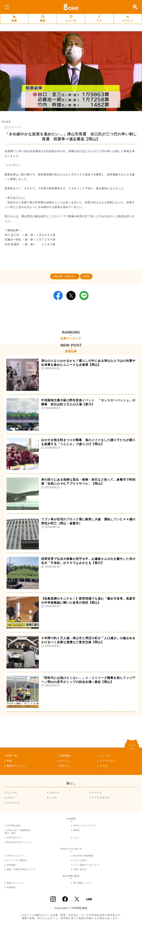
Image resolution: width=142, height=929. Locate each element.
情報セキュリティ (16, 883)
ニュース (71, 20)
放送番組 (65, 755)
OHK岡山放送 (14, 825)
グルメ (11, 797)
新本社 (76, 830)
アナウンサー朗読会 (17, 860)
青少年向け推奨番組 (83, 856)
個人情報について (82, 883)
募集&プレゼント (17, 765)
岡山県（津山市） (65, 276)
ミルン (76, 837)
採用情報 (11, 865)
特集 (9, 760)
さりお (104, 765)
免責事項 (11, 887)
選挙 (87, 276)
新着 (14, 20)
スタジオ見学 (80, 860)
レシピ (53, 797)
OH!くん (65, 765)
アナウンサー (107, 760)
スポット (54, 792)
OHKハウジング (15, 856)
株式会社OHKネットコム (19, 842)
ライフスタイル (101, 797)
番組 (42, 20)
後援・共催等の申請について (21, 869)
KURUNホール (14, 837)
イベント (127, 20)
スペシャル (13, 802)
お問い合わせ (80, 869)
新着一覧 (12, 755)
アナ (99, 20)
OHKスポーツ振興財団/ (17, 831)
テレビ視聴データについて (86, 865)
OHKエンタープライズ (84, 825)
